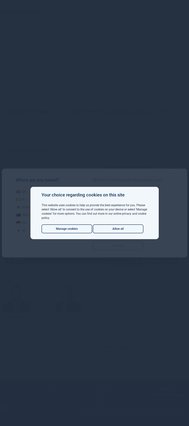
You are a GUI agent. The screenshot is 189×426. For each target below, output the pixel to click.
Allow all (118, 229)
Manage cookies (67, 229)
